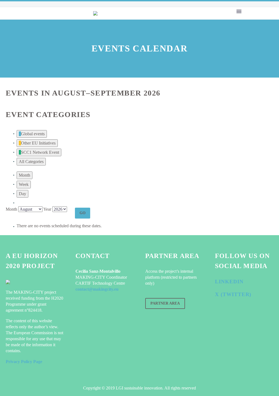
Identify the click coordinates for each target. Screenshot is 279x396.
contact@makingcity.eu (97, 289)
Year (47, 209)
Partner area (165, 303)
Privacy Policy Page (24, 361)
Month (24, 175)
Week (24, 184)
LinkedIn (229, 281)
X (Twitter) (233, 294)
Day (22, 193)
